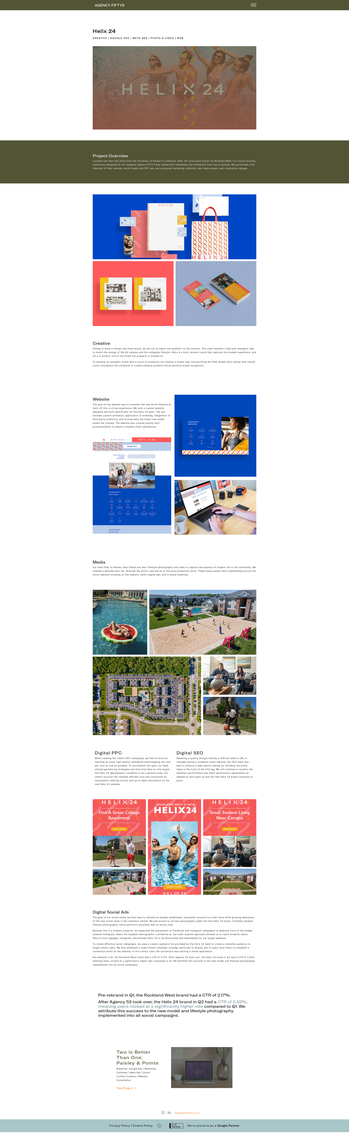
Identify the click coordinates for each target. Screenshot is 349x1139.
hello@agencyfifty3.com (187, 1113)
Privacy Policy (119, 1125)
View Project (125, 1088)
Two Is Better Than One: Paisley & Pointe (138, 1057)
